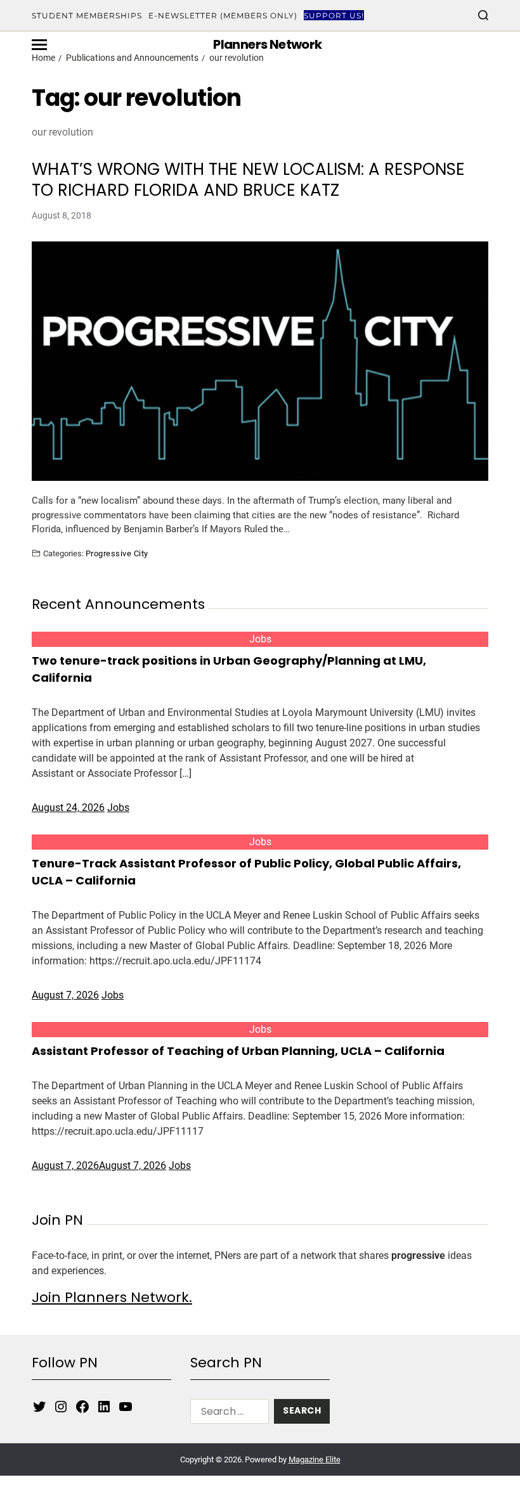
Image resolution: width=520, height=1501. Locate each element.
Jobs (260, 639)
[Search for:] (227, 1414)
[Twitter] (39, 1406)
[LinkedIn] (104, 1406)
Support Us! (334, 15)
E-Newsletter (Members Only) (222, 15)
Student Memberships (87, 15)
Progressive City (117, 553)
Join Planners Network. (112, 1297)
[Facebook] (82, 1406)
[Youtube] (125, 1406)
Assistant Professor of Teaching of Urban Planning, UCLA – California (238, 1051)
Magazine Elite (315, 1459)
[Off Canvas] (39, 44)
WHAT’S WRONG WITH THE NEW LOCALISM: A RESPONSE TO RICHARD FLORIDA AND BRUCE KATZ (248, 179)
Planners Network (267, 44)
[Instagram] (60, 1406)
